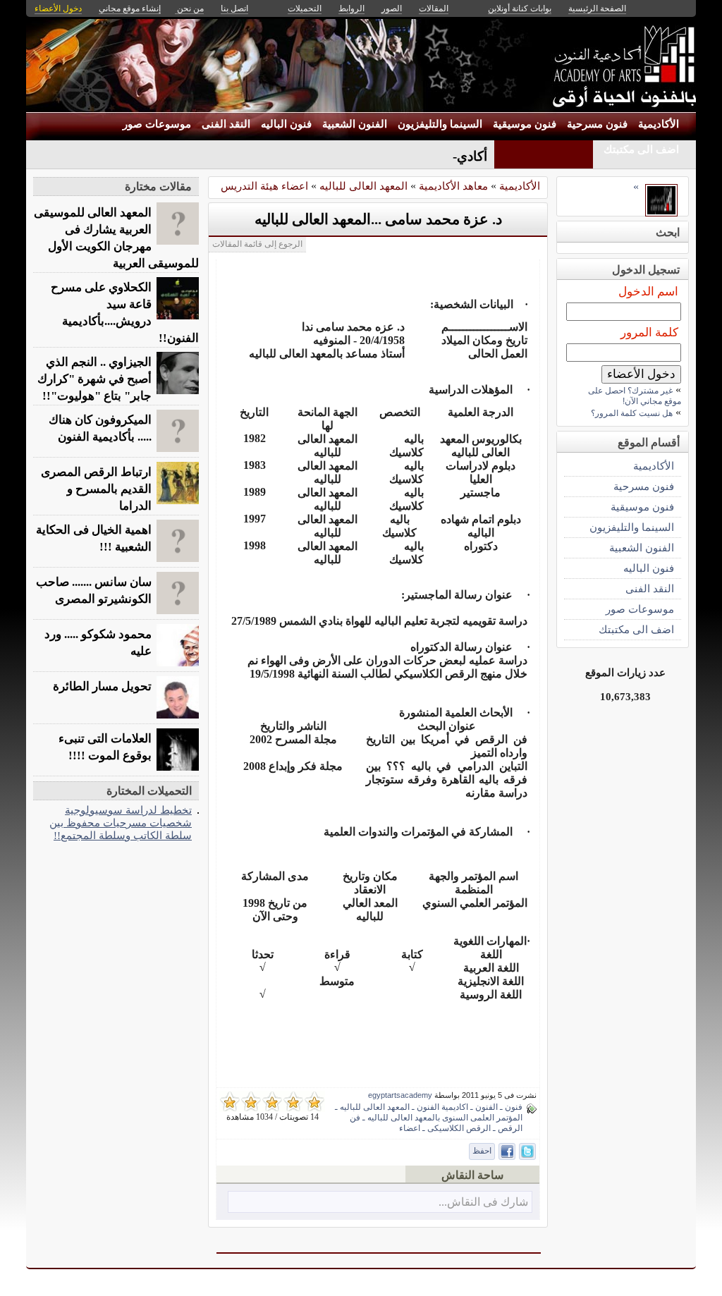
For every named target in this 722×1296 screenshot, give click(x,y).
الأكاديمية (658, 124)
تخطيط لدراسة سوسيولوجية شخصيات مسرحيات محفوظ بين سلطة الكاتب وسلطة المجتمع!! (120, 822)
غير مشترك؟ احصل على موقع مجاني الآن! (634, 396)
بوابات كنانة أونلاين (519, 8)
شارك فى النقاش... (483, 1202)
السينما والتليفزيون (440, 124)
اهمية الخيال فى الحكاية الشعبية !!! (94, 538)
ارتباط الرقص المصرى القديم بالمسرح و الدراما (96, 489)
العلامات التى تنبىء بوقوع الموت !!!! (105, 747)
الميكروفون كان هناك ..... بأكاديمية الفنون (100, 428)
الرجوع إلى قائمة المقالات (257, 244)
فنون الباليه (286, 124)
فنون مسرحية (597, 124)
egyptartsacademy (400, 1095)
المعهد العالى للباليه (363, 186)
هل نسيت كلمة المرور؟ (632, 413)
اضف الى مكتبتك (641, 149)
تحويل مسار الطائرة (102, 686)
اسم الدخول (648, 291)
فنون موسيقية (524, 124)
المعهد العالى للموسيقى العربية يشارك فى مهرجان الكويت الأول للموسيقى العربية (116, 238)
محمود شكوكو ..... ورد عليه (98, 643)
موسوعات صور (157, 124)
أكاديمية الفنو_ (447, 156)
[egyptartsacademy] (661, 213)
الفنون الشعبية (354, 124)
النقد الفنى (226, 124)
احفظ (481, 1151)
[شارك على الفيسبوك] (506, 1151)
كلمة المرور (649, 332)
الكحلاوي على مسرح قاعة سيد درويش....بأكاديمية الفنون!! (125, 313)
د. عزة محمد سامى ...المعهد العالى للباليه (378, 219)
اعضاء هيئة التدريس (264, 186)
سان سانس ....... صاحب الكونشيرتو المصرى (94, 590)
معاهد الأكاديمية (453, 186)
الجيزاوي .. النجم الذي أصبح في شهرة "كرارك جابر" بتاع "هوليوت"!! (94, 379)
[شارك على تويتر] (527, 1151)
